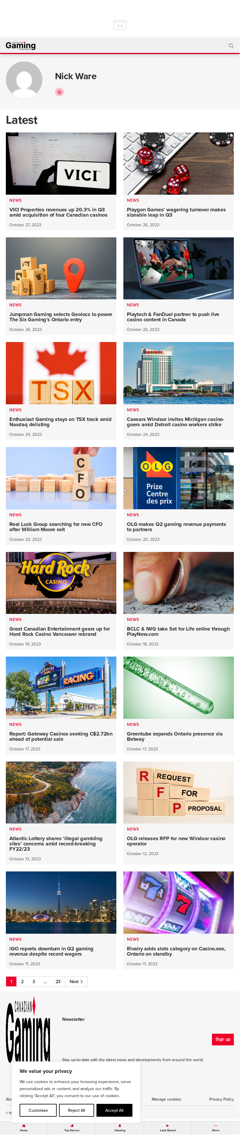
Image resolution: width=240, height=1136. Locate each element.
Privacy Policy (221, 1099)
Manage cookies (166, 1099)
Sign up (222, 1039)
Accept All (114, 1110)
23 (58, 981)
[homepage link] (20, 46)
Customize (38, 1110)
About (11, 1099)
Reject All (76, 1110)
